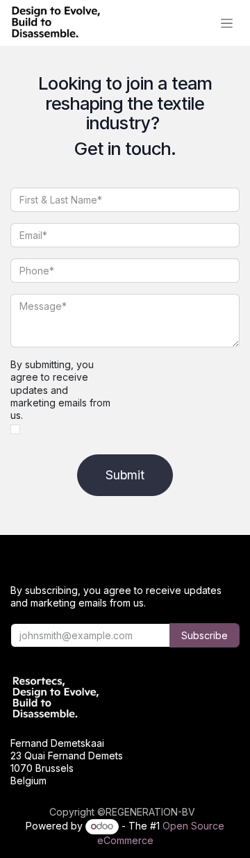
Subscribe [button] (204, 635)
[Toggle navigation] (227, 23)
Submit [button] (125, 475)
